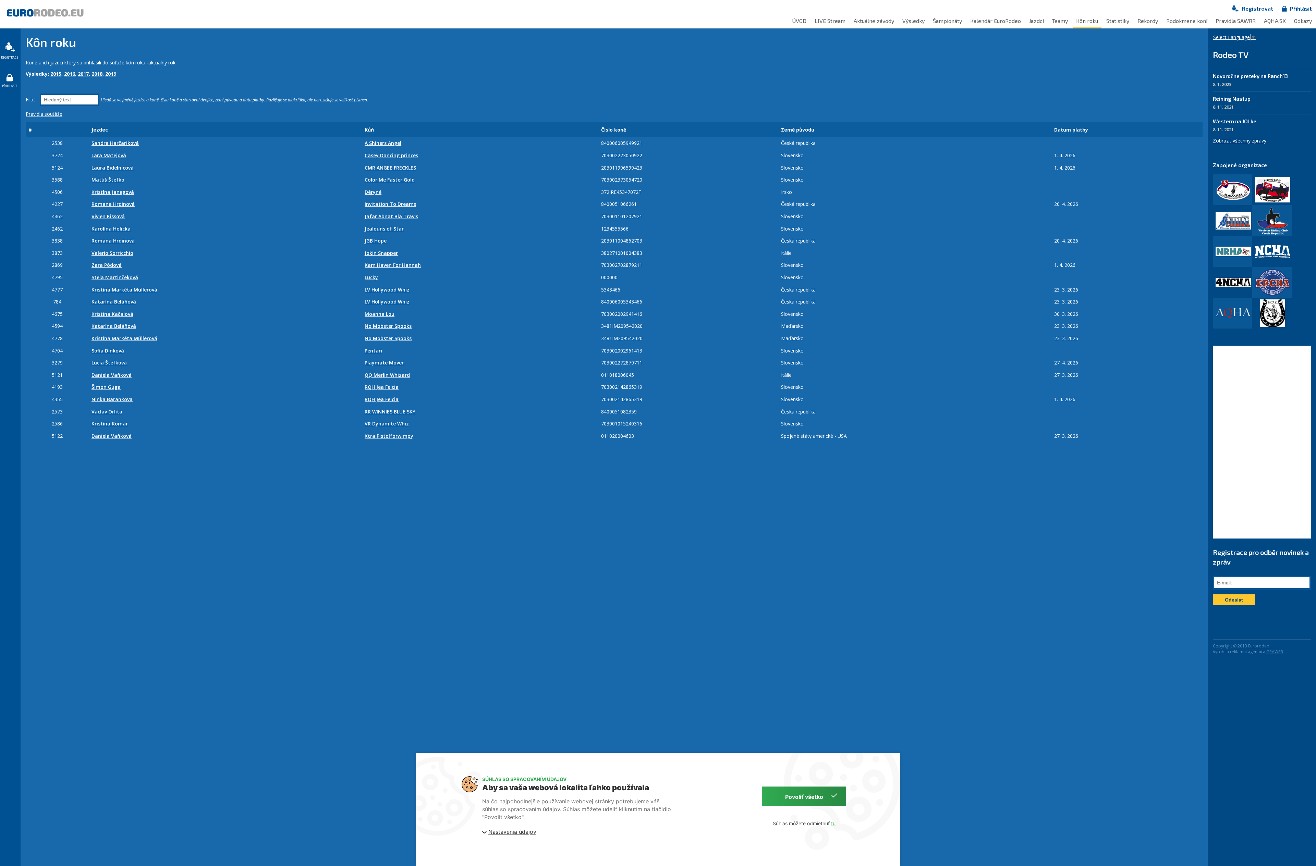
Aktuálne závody (874, 20)
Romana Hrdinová (113, 204)
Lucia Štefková (109, 362)
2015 (55, 74)
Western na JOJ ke (1234, 121)
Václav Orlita (107, 411)
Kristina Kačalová (112, 314)
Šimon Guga (106, 387)
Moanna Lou (379, 314)
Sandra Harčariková (115, 143)
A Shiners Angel (383, 143)
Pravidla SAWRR (1236, 20)
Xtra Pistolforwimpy (389, 436)
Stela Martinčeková (115, 277)
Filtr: (31, 99)
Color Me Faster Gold (390, 179)
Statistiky (1117, 20)
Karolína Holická (111, 228)
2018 (97, 74)
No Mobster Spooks (388, 326)
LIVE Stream (830, 20)
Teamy (1060, 20)
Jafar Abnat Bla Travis (391, 216)
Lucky (371, 277)
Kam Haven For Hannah (393, 265)
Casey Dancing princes (391, 155)
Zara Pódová (107, 265)
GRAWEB (1274, 652)
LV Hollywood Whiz (387, 289)
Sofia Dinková (108, 350)
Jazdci (1036, 20)
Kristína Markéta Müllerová (124, 289)
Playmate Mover (384, 362)
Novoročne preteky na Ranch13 (1250, 76)
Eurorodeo (1258, 646)
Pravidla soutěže (44, 114)
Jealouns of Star (384, 228)
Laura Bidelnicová (113, 167)
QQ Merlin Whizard (387, 375)
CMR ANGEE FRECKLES (390, 167)
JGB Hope (376, 240)
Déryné (373, 192)
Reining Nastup (1232, 99)
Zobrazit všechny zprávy (1239, 140)
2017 (83, 74)
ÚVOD (799, 20)
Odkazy (1303, 20)
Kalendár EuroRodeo (995, 20)
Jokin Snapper (381, 253)
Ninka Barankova (112, 399)
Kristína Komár (110, 423)
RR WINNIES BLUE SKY (390, 411)
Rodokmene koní (1186, 20)
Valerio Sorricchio (112, 253)
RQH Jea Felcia (382, 387)
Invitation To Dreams (390, 204)
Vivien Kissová (108, 216)
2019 (110, 74)
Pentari (373, 350)
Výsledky (913, 20)
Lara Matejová (109, 155)
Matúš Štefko (108, 179)
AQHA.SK (1275, 20)
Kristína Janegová (113, 192)
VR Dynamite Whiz (387, 423)
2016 (69, 74)
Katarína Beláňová (114, 301)
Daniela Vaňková (112, 375)
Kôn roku (1087, 20)
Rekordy (1147, 20)
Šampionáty (947, 20)
